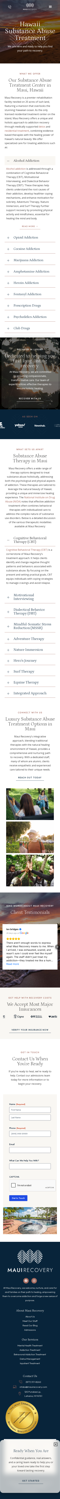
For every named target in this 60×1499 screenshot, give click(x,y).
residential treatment (17, 130)
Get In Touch (18, 1198)
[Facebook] (26, 1280)
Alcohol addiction (16, 168)
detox (42, 126)
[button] (55, 1444)
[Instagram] (34, 1280)
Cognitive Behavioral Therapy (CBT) (27, 549)
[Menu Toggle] (50, 6)
